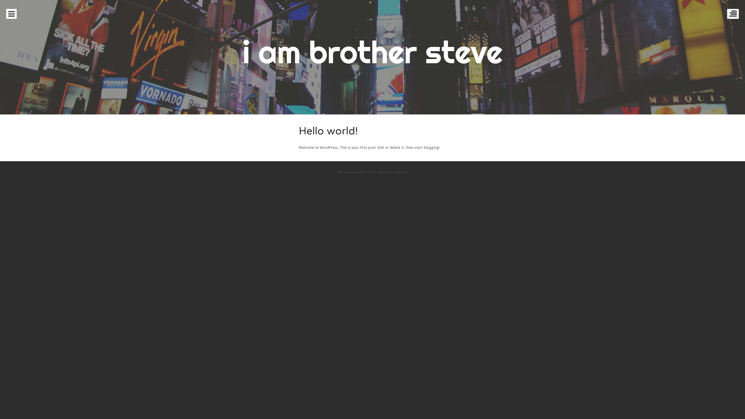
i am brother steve (372, 52)
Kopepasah (399, 172)
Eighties (383, 172)
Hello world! (328, 131)
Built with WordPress (350, 172)
